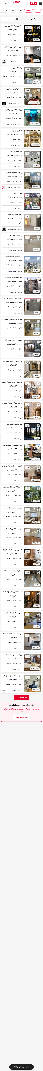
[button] (36, 10)
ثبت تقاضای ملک (21, 717)
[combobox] (10, 19)
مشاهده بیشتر (21, 697)
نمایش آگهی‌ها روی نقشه (21, 1067)
